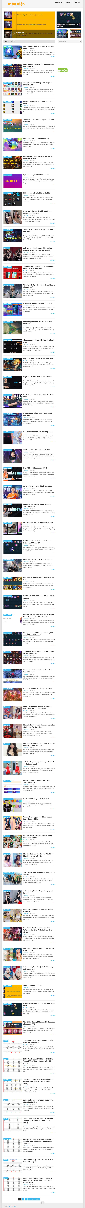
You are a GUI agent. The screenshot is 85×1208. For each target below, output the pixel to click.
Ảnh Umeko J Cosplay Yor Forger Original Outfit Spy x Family (38, 763)
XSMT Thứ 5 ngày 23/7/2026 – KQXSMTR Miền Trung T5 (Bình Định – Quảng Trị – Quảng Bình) (37, 1180)
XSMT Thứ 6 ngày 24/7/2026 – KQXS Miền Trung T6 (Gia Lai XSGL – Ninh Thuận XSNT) (38, 1120)
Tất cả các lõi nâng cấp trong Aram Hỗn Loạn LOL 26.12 (37, 671)
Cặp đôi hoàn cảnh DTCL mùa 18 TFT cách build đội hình (38, 47)
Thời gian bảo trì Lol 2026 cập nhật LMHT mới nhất (38, 231)
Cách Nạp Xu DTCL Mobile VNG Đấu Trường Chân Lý (36, 781)
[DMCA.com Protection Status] (63, 71)
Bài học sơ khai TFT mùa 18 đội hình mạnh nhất (39, 1004)
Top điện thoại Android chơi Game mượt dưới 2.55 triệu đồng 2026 (38, 267)
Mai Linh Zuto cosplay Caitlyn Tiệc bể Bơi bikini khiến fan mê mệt (38, 855)
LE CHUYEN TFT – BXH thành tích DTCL (37, 486)
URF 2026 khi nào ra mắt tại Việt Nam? (37, 688)
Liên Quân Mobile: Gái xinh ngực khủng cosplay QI (38, 910)
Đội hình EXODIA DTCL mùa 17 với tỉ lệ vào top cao (39, 597)
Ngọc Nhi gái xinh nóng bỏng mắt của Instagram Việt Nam (37, 212)
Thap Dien (25, 50)
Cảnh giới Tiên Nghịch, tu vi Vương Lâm (38, 559)
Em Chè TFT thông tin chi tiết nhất (36, 799)
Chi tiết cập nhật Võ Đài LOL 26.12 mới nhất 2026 (37, 323)
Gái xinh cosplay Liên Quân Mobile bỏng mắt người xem (38, 968)
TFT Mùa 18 (58, 2)
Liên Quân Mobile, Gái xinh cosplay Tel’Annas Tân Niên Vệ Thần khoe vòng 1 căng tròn (38, 930)
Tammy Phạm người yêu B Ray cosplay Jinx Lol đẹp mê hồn (37, 818)
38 (33, 1199)
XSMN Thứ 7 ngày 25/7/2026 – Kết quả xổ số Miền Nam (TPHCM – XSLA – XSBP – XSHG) (38, 1081)
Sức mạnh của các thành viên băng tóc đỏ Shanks (39, 873)
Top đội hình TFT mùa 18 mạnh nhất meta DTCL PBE (39, 121)
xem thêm (52, 56)
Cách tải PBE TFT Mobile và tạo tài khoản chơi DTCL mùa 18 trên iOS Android (38, 615)
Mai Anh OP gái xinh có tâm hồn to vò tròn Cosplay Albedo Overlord (39, 744)
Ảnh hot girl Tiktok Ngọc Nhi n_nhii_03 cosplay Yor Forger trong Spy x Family (37, 249)
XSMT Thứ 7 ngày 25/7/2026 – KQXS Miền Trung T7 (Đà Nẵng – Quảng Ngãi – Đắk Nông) (38, 1061)
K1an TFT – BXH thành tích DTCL (35, 468)
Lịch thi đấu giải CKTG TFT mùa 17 (35, 175)
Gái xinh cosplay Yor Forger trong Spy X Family (38, 892)
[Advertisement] (70, 55)
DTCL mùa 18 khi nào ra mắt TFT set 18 (37, 303)
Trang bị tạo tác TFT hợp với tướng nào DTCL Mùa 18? (37, 84)
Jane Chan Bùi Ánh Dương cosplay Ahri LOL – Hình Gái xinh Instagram (37, 707)
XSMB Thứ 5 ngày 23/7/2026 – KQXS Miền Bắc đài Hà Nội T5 (38, 1161)
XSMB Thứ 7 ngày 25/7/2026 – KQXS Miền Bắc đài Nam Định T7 (38, 1041)
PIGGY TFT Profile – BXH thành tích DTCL (38, 523)
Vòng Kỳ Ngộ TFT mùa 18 (32, 985)
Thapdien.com (12, 1206)
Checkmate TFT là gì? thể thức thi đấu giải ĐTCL (39, 341)
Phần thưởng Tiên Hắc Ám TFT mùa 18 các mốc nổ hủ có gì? (39, 65)
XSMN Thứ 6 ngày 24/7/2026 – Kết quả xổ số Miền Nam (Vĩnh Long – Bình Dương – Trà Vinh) (38, 1141)
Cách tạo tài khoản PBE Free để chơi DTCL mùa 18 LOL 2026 (38, 157)
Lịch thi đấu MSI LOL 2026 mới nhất (36, 193)
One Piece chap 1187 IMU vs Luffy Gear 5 (38, 432)
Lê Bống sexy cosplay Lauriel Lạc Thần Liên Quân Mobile (37, 836)
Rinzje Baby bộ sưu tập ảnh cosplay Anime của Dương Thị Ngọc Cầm (39, 726)
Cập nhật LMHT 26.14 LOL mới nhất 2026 (38, 359)
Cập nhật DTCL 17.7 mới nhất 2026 (36, 138)
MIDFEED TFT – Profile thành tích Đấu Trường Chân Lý (37, 505)
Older (37, 1199)
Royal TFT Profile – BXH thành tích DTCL (38, 377)
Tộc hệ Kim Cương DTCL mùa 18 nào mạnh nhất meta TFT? (39, 1023)
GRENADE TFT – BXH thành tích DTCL (36, 450)
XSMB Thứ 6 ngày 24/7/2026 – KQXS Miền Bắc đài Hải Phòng (38, 1101)
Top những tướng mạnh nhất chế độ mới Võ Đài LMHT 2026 (38, 652)
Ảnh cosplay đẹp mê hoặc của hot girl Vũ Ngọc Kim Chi (38, 949)
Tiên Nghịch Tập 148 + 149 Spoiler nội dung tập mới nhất (39, 286)
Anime (68, 2)
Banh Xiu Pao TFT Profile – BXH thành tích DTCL (39, 396)
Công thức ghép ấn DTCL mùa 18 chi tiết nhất (38, 102)
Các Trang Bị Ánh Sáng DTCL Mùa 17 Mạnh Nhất (38, 578)
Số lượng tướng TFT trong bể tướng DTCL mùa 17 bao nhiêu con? (38, 634)
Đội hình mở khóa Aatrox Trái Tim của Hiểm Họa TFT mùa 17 (37, 542)
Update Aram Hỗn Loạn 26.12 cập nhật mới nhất (37, 414)
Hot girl (78, 2)
